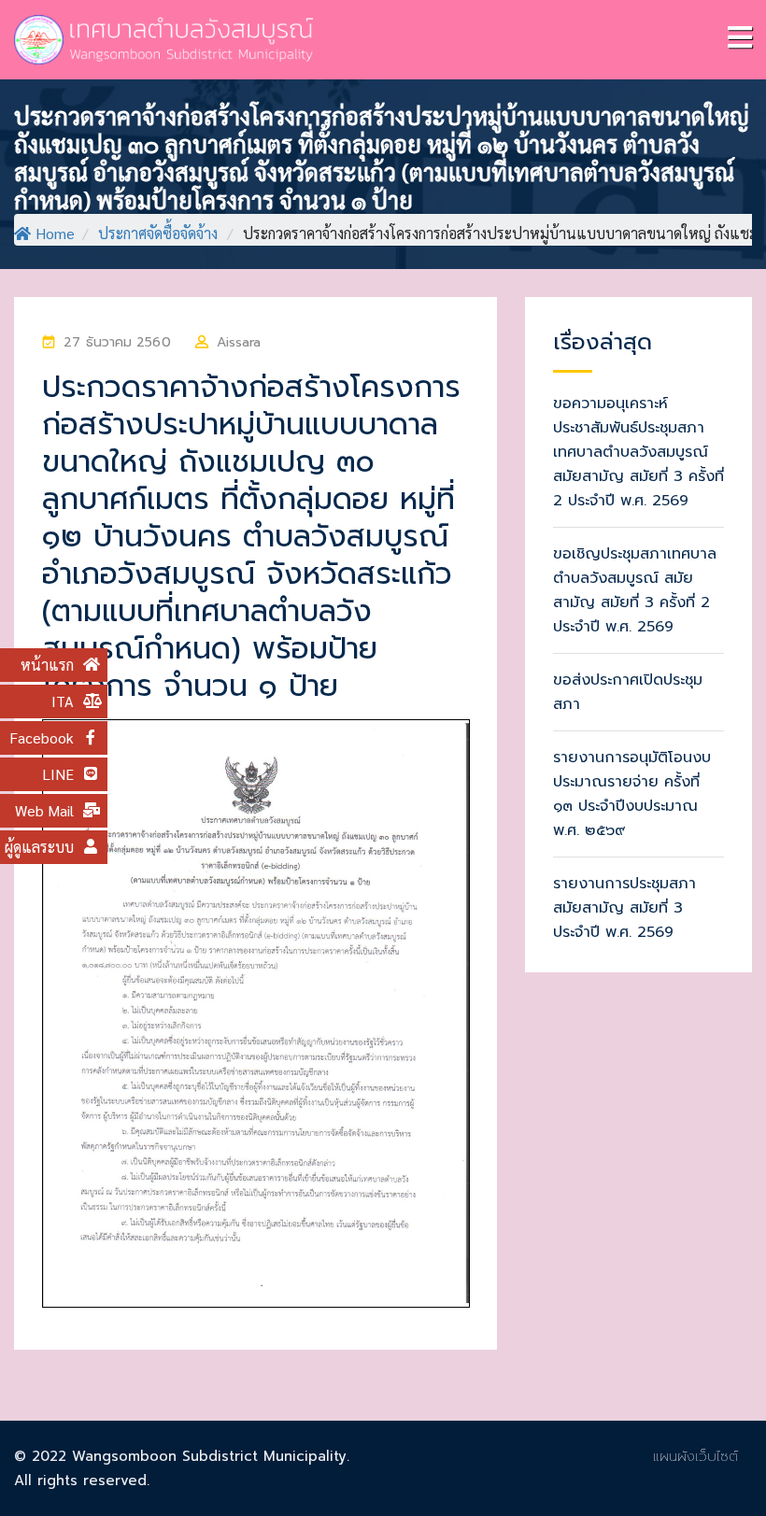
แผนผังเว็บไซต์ (695, 1456)
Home (55, 233)
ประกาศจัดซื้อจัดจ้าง (158, 233)
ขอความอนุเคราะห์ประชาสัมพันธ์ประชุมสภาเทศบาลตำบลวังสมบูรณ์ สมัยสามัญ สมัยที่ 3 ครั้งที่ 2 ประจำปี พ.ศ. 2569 (638, 452)
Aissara (239, 342)
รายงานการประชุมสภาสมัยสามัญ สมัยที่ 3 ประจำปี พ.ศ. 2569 (624, 907)
